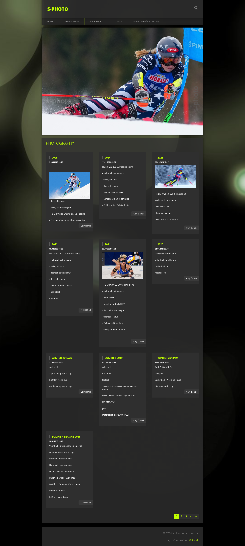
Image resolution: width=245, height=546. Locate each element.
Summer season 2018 (66, 436)
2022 (55, 244)
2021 (107, 244)
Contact (117, 21)
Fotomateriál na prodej (146, 21)
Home (50, 21)
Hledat (196, 8)
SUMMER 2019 (113, 358)
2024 (107, 157)
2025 (55, 157)
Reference (95, 21)
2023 (160, 157)
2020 (160, 244)
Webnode (194, 540)
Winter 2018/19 (168, 358)
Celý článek (86, 225)
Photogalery (72, 21)
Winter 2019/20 (62, 358)
